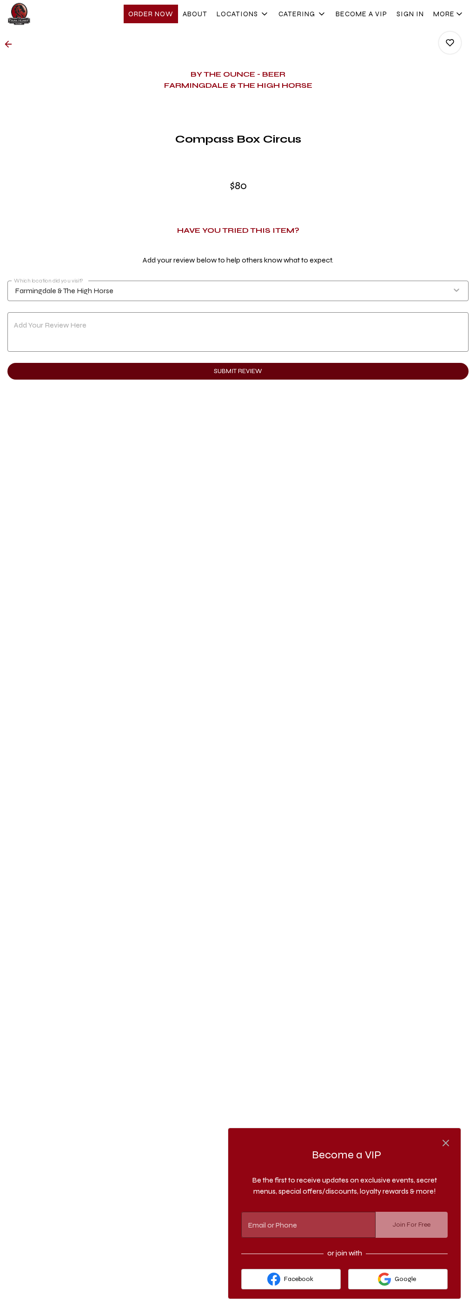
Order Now (150, 14)
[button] (243, 14)
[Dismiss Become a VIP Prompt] (446, 1143)
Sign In (410, 14)
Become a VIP (361, 14)
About (195, 14)
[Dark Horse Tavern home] (49, 14)
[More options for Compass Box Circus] (450, 43)
